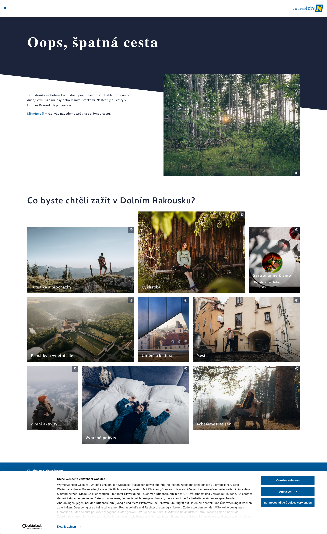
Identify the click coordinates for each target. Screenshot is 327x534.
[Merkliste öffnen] (20, 8)
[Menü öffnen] (5, 8)
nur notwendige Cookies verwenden (288, 502)
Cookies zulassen (288, 480)
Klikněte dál (35, 113)
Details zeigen (66, 526)
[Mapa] (15, 8)
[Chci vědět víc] (80, 260)
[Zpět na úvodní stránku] (308, 8)
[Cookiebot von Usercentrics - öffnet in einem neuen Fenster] (32, 526)
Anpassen (285, 491)
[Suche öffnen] (25, 8)
